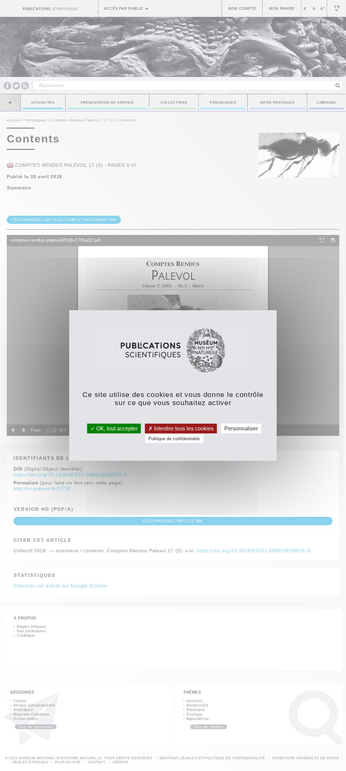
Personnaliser (241, 428)
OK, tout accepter (116, 428)
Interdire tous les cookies (183, 428)
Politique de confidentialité (174, 438)
